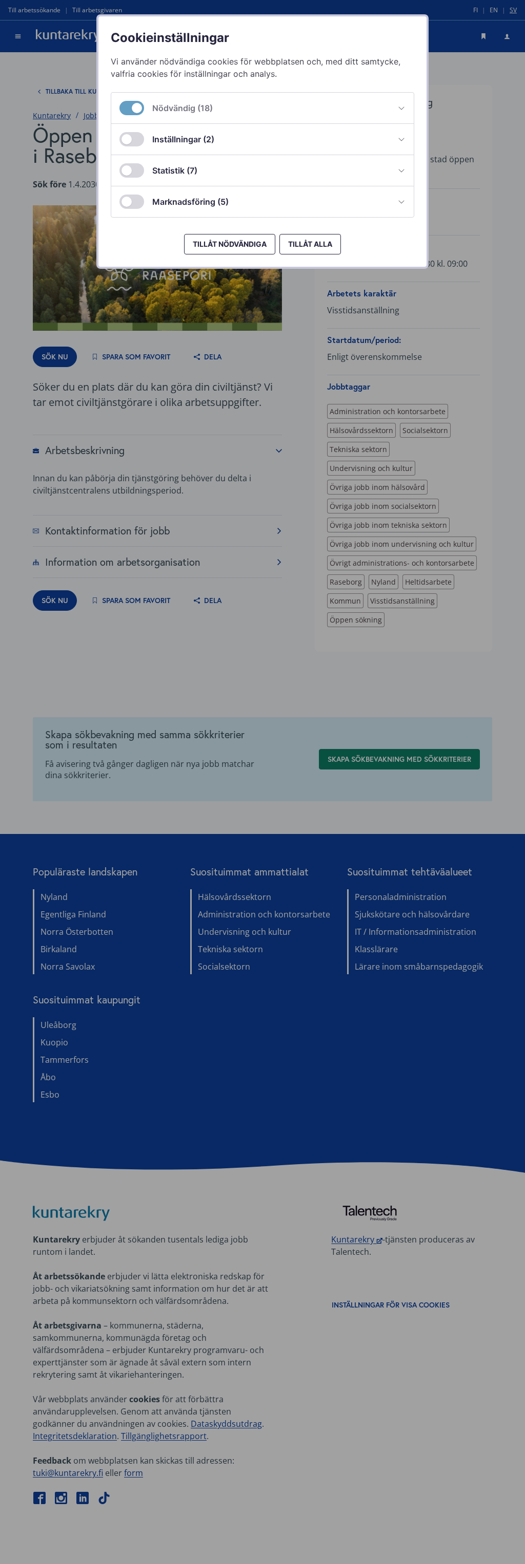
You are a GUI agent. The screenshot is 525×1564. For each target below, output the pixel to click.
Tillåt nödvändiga (230, 244)
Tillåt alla (310, 244)
